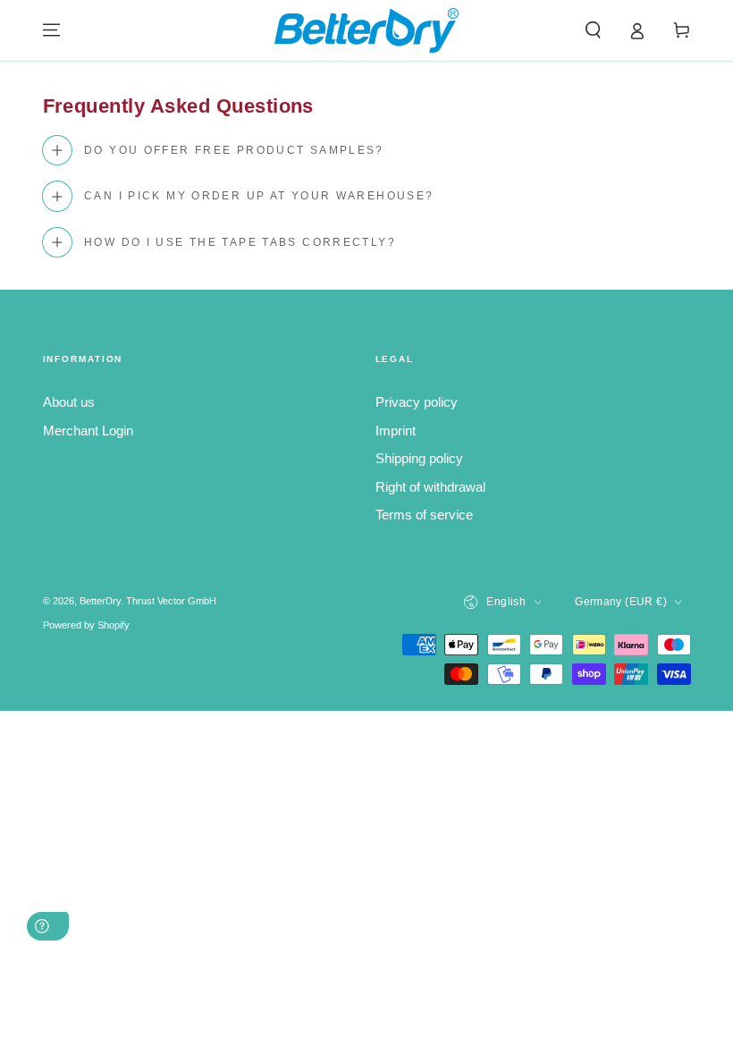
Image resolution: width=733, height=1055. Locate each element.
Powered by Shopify (86, 625)
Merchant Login (88, 430)
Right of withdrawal (430, 486)
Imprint (395, 430)
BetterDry (100, 600)
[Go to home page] (366, 30)
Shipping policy (419, 458)
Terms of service (424, 514)
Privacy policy (416, 401)
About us (69, 401)
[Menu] (51, 30)
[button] (593, 30)
